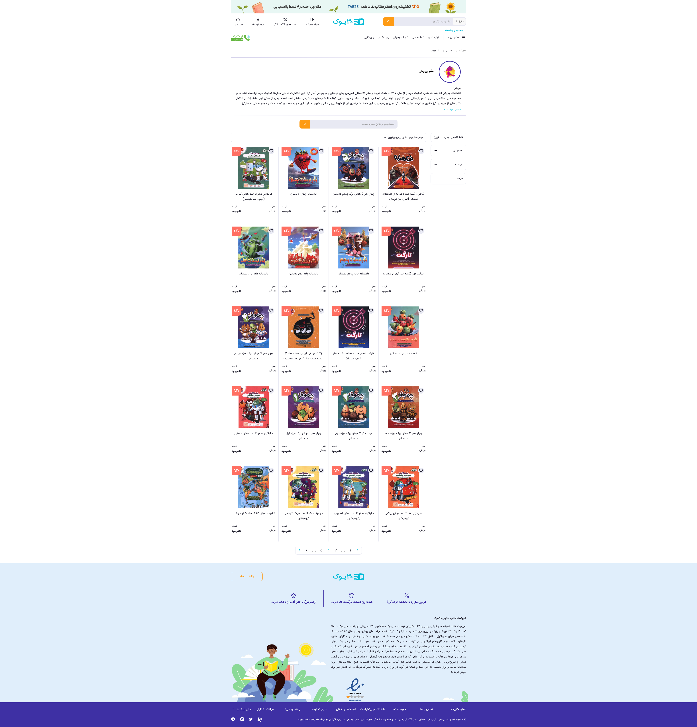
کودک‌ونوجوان (400, 37)
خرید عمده (400, 709)
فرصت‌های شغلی (346, 709)
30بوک (462, 51)
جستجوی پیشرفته (454, 30)
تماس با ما (426, 709)
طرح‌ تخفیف (319, 709)
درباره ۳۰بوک (458, 709)
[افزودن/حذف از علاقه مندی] (421, 151)
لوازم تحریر (433, 37)
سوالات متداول (265, 709)
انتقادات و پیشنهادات (372, 709)
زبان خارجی (368, 37)
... (343, 550)
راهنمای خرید (292, 709)
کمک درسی (417, 37)
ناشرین (449, 51)
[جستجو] (388, 21)
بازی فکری (383, 37)
